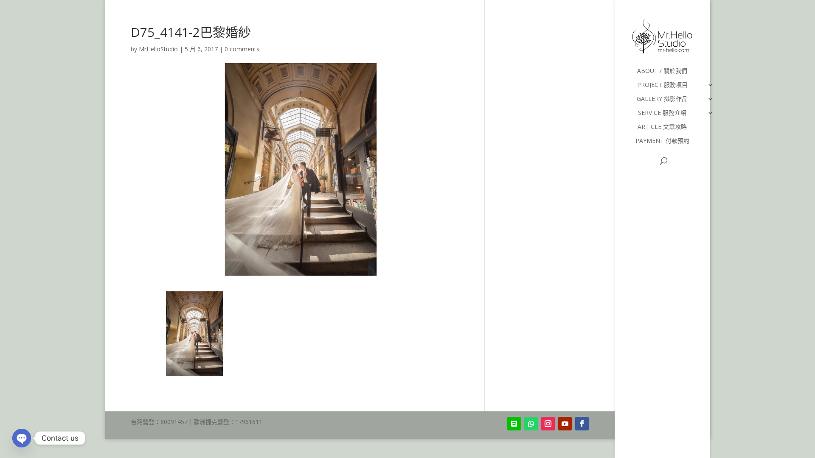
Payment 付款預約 (662, 141)
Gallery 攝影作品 (662, 99)
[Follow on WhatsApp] (531, 423)
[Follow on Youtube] (565, 423)
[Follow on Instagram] (548, 423)
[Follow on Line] (514, 423)
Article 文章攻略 (662, 127)
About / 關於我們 (662, 71)
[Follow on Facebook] (582, 423)
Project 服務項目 (662, 85)
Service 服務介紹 (662, 113)
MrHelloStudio (158, 49)
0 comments (242, 49)
